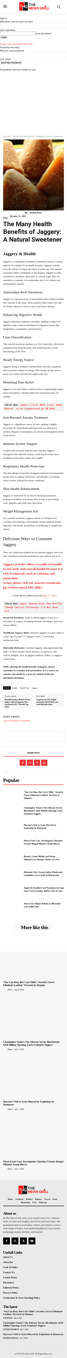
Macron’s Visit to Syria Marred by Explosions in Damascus (33, 1334)
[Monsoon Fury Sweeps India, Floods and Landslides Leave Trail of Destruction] (12, 873)
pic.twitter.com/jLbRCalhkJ (22, 587)
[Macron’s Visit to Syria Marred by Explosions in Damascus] (12, 826)
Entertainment (11, 1329)
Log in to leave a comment (16, 720)
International (10, 1338)
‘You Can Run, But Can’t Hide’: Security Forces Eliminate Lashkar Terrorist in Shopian (43, 795)
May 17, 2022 (50, 595)
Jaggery (35, 688)
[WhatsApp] (44, 763)
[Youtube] (32, 1240)
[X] (30, 763)
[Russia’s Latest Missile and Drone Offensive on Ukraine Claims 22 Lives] (12, 858)
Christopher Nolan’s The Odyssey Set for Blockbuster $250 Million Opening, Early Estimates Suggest (43, 811)
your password (43, 33)
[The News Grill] (34, 6)
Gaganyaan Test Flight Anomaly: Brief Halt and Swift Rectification (47, 701)
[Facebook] (23, 763)
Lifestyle (6, 136)
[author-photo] (5, 989)
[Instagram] (15, 1240)
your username (7, 30)
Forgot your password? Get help (16, 44)
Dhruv (10, 989)
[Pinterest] (37, 763)
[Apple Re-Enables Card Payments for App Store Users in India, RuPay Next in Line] (12, 889)
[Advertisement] (33, 101)
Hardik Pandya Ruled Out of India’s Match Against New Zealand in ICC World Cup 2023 (17, 703)
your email (5, 59)
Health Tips (24, 688)
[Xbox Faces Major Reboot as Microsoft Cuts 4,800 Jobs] (12, 905)
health (14, 688)
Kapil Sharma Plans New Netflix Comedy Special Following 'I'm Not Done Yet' (34, 607)
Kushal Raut (36, 213)
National (8, 1318)
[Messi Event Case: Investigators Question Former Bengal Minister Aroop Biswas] (12, 842)
